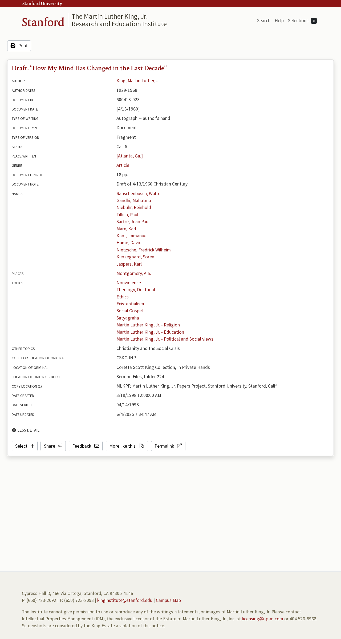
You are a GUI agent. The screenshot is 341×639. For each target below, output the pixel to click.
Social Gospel (129, 311)
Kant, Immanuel (132, 236)
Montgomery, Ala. (133, 273)
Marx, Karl (126, 229)
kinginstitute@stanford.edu (124, 600)
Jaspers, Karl (129, 264)
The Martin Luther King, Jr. (110, 16)
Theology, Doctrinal (135, 290)
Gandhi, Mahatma (133, 200)
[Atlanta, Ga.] (129, 156)
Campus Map (168, 600)
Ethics (122, 297)
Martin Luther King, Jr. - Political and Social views (164, 339)
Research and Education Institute (119, 23)
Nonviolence (128, 283)
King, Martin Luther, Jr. (138, 81)
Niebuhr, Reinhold (133, 207)
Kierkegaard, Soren (135, 257)
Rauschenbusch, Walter (139, 193)
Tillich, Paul (127, 215)
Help (279, 20)
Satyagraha (127, 318)
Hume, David (128, 243)
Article (122, 165)
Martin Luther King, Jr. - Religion (148, 325)
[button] (53, 446)
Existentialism (130, 304)
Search (263, 20)
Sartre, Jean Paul (132, 221)
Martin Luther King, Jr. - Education (150, 332)
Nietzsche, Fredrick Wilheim (143, 250)
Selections (301, 20)
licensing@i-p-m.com (262, 619)
